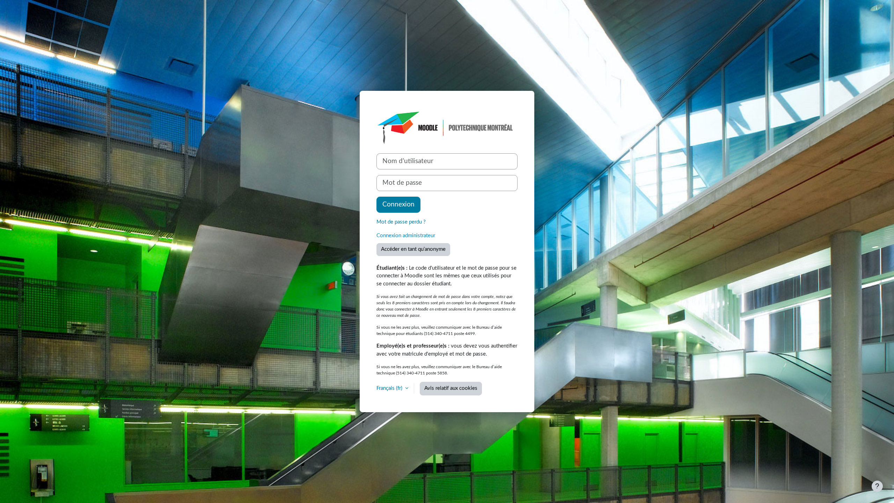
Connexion (398, 204)
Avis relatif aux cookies (450, 388)
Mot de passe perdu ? (401, 222)
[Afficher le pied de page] (877, 486)
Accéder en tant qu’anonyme (413, 249)
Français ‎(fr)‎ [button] (390, 388)
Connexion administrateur (405, 235)
